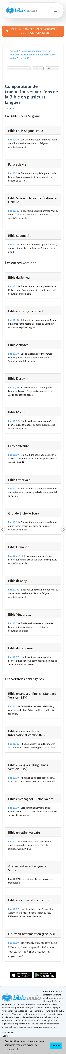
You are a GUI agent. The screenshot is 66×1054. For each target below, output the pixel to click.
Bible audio (48, 991)
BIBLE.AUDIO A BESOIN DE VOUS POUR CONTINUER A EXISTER (34, 31)
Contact (6, 1035)
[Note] (22, 461)
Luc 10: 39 (13, 244)
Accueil (14, 50)
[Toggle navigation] (55, 10)
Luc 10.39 (13, 173)
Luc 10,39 (13, 353)
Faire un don (8, 1032)
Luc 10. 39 (13, 210)
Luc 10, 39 (13, 387)
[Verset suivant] (63, 529)
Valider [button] (56, 1045)
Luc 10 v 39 (14, 555)
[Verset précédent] (2, 529)
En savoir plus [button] (12, 1049)
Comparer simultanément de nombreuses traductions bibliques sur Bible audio (33, 54)
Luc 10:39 (13, 139)
